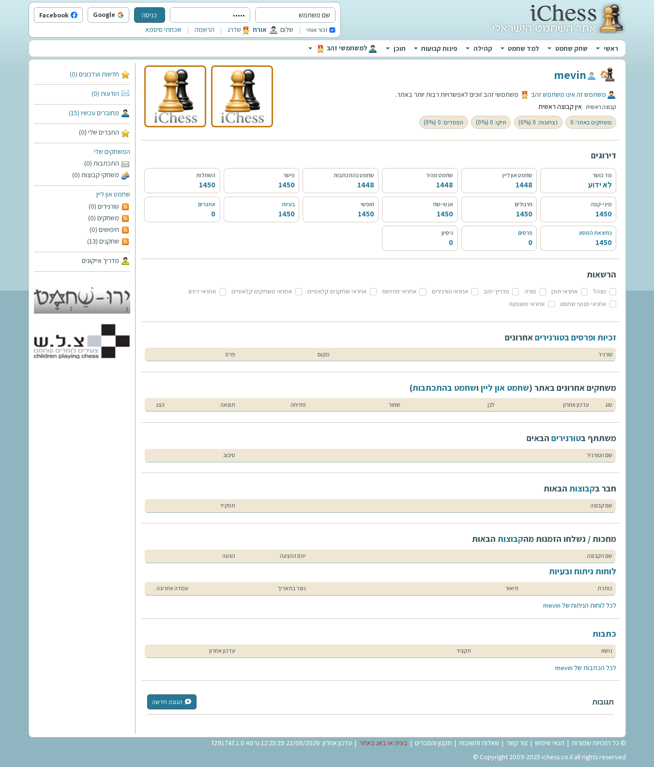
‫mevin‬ (570, 74)
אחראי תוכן (564, 291)
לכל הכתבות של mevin (585, 667)
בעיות (288, 204)
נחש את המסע (595, 232)
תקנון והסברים (433, 742)
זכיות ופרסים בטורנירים (575, 337)
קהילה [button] (482, 48)
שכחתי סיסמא (163, 29)
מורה (530, 291)
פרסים (525, 232)
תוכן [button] (400, 48)
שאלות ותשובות (479, 742)
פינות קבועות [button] (439, 48)
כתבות (604, 633)
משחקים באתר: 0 (591, 122)
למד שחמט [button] (523, 48)
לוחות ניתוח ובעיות (582, 571)
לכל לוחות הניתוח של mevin (579, 605)
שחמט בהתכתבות (444, 387)
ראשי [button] (611, 48)
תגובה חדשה (167, 702)
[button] (127, 15)
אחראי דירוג (202, 291)
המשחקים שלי (112, 151)
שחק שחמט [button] (571, 48)
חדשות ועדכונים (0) (94, 74)
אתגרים (206, 204)
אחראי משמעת (527, 304)
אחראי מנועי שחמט (583, 304)
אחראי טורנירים (450, 291)
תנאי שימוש (549, 742)
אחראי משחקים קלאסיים (261, 291)
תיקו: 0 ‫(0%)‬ (491, 122)
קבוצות (582, 488)
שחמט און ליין (113, 194)
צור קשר (517, 742)
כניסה (149, 15)
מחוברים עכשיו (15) (94, 112)
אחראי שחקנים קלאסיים (336, 291)
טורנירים (566, 438)
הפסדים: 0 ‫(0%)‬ (443, 122)
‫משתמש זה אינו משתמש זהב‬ (568, 94)
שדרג (234, 29)
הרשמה (204, 29)
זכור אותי (317, 30)
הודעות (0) (105, 93)
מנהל (599, 291)
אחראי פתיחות (399, 291)
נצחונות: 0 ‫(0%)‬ (538, 122)
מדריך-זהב (496, 291)
